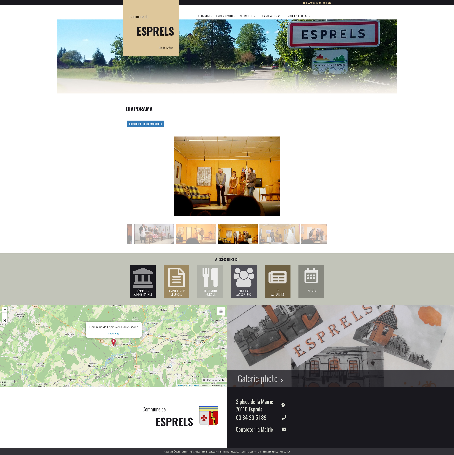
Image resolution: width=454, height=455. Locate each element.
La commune (203, 16)
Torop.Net (235, 451)
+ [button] (5, 310)
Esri (224, 385)
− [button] (5, 315)
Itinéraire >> (114, 333)
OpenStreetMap (193, 385)
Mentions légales (270, 451)
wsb (259, 451)
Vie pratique (246, 16)
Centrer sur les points (213, 379)
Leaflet (180, 385)
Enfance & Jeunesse (297, 16)
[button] (4, 320)
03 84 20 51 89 (318, 2)
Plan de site (285, 451)
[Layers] (221, 311)
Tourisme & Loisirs (269, 16)
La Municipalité (224, 16)
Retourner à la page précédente (145, 124)
